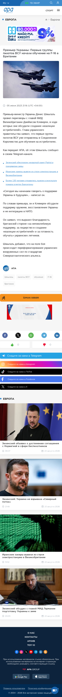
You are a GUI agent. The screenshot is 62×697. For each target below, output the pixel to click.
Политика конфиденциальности (43, 688)
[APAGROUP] (31, 669)
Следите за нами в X (17, 387)
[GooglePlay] (21, 677)
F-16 (50, 277)
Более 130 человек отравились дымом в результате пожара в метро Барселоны (31, 182)
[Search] (51, 3)
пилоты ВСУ (24, 277)
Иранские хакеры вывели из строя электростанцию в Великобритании (32, 173)
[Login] (58, 3)
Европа (55, 19)
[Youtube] (31, 652)
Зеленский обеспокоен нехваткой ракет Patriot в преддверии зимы (29, 164)
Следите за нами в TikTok (20, 372)
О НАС (31, 633)
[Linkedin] (40, 652)
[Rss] (45, 652)
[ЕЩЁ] (58, 11)
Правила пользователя (14, 688)
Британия (9, 284)
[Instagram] (21, 652)
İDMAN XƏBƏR (31, 298)
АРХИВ (31, 641)
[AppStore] (41, 677)
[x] (26, 652)
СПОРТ (49, 10)
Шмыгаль (9, 277)
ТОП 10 (31, 645)
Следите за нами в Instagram (21, 364)
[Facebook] (17, 652)
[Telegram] (36, 652)
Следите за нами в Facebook (21, 379)
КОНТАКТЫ (31, 637)
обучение (38, 277)
